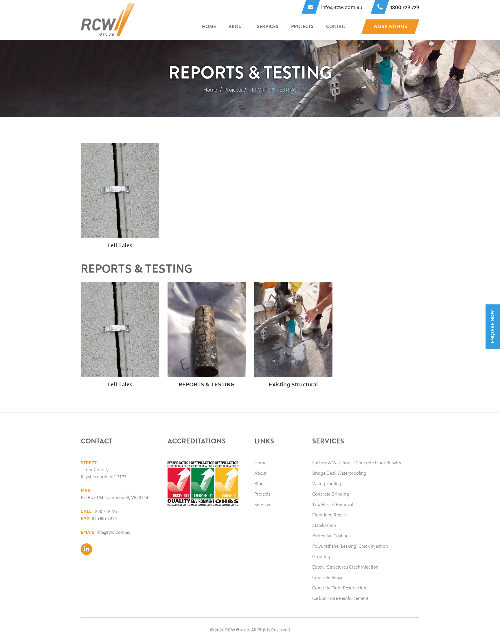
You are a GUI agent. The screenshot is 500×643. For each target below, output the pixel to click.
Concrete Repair (328, 578)
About (236, 26)
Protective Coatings (331, 536)
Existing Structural (293, 385)
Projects (302, 26)
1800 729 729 (105, 512)
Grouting (321, 557)
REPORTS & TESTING (207, 385)
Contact (336, 26)
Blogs (260, 484)
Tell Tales (120, 246)
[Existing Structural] (293, 329)
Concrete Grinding (330, 494)
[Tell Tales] (120, 190)
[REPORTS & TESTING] (207, 329)
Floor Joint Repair (329, 515)
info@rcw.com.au (112, 532)
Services (267, 26)
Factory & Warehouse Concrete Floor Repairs (356, 463)
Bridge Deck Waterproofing (339, 473)
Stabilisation (324, 525)
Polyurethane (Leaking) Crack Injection (350, 546)
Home (209, 26)
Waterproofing (326, 484)
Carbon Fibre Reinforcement (340, 598)
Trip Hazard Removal (332, 505)
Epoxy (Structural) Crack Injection (345, 567)
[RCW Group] (108, 20)
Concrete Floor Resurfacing (339, 588)
